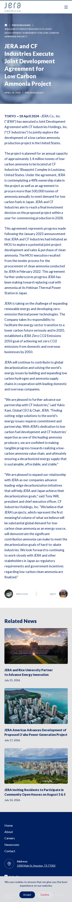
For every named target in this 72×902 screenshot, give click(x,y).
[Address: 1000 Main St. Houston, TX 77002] (9, 864)
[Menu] (66, 7)
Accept (27, 894)
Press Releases (34, 92)
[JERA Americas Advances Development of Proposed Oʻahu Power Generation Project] (36, 706)
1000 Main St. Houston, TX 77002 (36, 865)
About (8, 832)
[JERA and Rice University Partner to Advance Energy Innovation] (36, 646)
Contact (9, 851)
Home (8, 825)
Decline (45, 894)
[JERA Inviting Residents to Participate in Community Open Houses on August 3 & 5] (36, 766)
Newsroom (11, 844)
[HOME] (5, 25)
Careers (9, 838)
